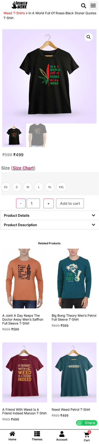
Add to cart (70, 203)
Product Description (20, 225)
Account (61, 439)
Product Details (16, 215)
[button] (83, 5)
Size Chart (23, 168)
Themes (37, 439)
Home (12, 439)
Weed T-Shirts (14, 13)
